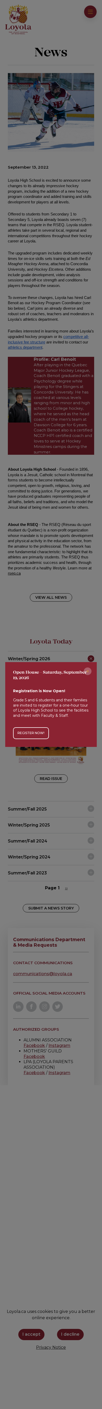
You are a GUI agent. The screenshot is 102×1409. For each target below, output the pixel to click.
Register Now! (31, 733)
